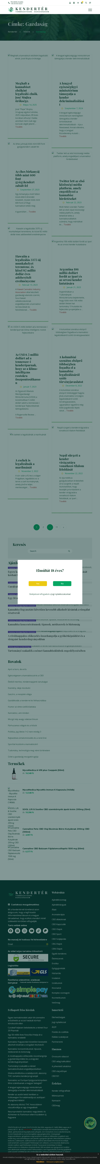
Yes (37, 583)
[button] (70, 3)
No (62, 583)
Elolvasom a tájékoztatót (55, 1162)
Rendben (40, 1162)
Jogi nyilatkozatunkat (61, 594)
